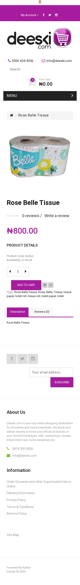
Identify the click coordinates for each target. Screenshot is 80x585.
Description (17, 311)
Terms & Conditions (20, 507)
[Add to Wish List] (44, 285)
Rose (41, 292)
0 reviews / (32, 215)
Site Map (13, 535)
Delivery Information (21, 493)
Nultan (26, 567)
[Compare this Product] (50, 285)
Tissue (58, 292)
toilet (60, 296)
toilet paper (49, 296)
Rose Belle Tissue (33, 115)
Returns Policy (17, 513)
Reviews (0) (41, 311)
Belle (49, 292)
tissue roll (34, 296)
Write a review (56, 215)
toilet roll (20, 296)
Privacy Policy (16, 500)
